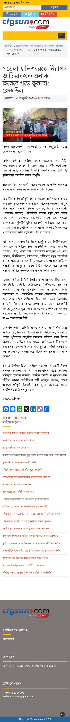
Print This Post (16, 418)
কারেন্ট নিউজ (22, 46)
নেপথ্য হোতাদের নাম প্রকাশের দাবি (17, 484)
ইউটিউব (49, 14)
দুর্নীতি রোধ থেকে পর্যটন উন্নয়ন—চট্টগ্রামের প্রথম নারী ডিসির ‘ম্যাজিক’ (32, 543)
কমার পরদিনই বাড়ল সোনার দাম (16, 448)
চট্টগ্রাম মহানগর (36, 46)
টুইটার (31, 14)
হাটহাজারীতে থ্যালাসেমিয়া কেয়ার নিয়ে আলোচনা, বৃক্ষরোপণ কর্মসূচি (31, 551)
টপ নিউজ (49, 46)
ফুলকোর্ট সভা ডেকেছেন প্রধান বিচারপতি (19, 462)
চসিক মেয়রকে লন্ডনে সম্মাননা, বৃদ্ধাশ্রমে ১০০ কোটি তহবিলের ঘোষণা (31, 514)
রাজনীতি (59, 46)
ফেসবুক (12, 14)
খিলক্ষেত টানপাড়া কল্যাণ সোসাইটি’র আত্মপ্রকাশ (23, 565)
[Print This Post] (4, 418)
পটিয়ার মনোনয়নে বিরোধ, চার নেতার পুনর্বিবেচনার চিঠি (26, 499)
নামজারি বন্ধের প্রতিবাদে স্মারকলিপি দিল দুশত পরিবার (25, 558)
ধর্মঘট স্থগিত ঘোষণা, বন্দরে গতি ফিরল (19, 440)
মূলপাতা (8, 46)
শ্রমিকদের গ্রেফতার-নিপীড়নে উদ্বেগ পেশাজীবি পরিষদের (26, 433)
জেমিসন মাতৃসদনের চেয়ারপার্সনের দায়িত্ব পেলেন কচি (25, 506)
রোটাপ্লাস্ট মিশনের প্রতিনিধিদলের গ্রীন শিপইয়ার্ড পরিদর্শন (26, 477)
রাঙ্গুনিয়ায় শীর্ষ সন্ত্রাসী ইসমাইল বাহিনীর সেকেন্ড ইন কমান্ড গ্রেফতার (30, 536)
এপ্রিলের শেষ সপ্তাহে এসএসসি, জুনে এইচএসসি (22, 470)
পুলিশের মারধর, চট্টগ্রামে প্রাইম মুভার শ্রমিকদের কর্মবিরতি (27, 573)
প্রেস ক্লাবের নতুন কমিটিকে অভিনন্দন (18, 492)
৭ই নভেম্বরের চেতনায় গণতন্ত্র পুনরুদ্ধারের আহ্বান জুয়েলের (27, 521)
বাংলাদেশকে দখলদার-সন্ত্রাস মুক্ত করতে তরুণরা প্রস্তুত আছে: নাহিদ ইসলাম (34, 455)
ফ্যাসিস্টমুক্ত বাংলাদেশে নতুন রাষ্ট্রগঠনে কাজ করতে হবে (26, 528)
